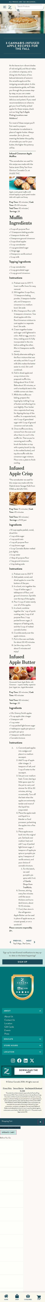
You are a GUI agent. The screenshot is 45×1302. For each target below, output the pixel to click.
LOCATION (9, 1052)
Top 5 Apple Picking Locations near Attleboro (19, 115)
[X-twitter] (32, 1060)
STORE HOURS (11, 1045)
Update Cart (8, 1132)
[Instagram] (13, 1060)
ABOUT (7, 1011)
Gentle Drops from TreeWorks (28, 884)
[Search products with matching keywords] (17, 10)
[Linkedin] (25, 1060)
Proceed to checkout (10, 1127)
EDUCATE (8, 1039)
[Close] (40, 1122)
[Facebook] (19, 1060)
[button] (22, 1011)
